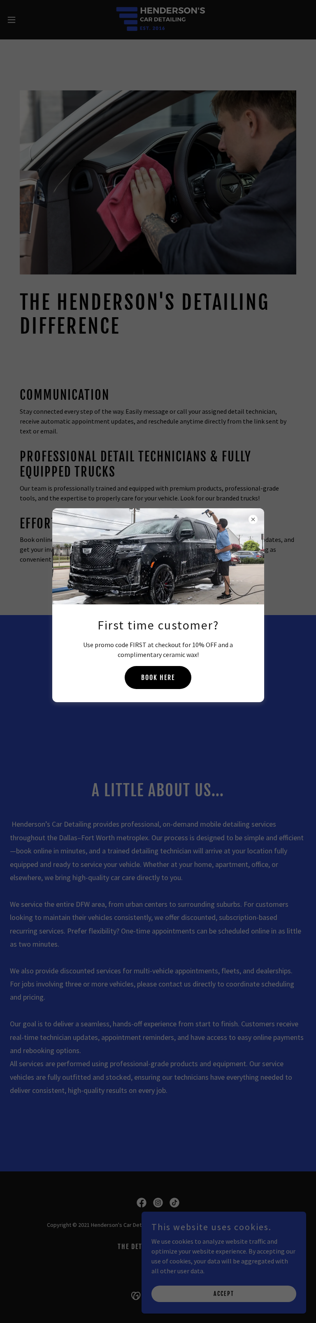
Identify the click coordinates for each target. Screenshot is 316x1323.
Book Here (158, 677)
